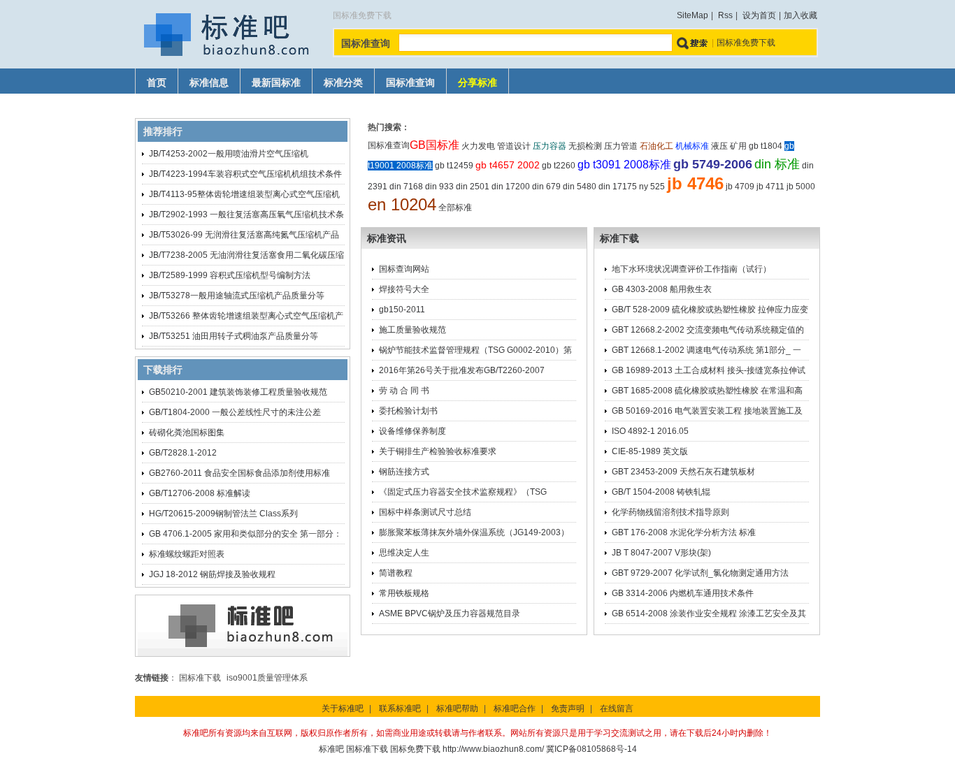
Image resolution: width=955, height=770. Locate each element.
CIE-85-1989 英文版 (650, 451)
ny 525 (652, 186)
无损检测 (585, 146)
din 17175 (617, 186)
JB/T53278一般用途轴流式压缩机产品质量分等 (236, 295)
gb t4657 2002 (507, 164)
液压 (719, 146)
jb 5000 (801, 186)
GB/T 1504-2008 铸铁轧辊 (661, 492)
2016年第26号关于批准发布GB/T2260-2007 (462, 370)
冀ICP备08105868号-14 (591, 749)
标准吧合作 (515, 708)
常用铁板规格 (404, 593)
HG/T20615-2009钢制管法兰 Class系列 (223, 513)
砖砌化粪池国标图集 (186, 432)
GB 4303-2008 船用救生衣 (662, 289)
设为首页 (759, 15)
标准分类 (343, 83)
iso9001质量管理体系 (267, 678)
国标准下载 (200, 678)
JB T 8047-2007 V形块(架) (661, 553)
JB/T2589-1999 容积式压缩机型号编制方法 (229, 275)
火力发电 (478, 146)
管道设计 (514, 146)
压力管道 (621, 146)
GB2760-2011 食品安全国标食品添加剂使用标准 (239, 473)
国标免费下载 (415, 749)
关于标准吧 (343, 708)
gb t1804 (765, 146)
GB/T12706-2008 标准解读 (199, 493)
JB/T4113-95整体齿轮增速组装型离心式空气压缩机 (244, 194)
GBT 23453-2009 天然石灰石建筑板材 (683, 472)
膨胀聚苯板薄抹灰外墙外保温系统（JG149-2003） (474, 532)
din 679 (546, 186)
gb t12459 (454, 165)
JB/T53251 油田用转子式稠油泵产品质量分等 (233, 336)
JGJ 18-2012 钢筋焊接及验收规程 (212, 574)
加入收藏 (800, 15)
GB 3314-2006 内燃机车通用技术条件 (683, 593)
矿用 (738, 146)
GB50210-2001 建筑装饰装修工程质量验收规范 (238, 392)
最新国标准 (276, 83)
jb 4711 (770, 186)
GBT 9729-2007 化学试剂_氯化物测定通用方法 (700, 573)
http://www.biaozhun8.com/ (493, 749)
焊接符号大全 (404, 289)
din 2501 (472, 186)
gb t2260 (558, 165)
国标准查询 (410, 83)
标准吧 (331, 749)
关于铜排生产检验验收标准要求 (437, 451)
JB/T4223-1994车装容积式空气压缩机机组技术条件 (245, 174)
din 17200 (510, 186)
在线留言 (616, 708)
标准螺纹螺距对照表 (186, 554)
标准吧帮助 (457, 708)
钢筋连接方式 (404, 472)
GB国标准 (434, 145)
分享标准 (477, 83)
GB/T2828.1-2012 (183, 453)
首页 (156, 83)
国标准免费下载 (746, 43)
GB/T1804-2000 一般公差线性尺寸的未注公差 (235, 412)
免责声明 (567, 708)
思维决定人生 (404, 553)
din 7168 (406, 186)
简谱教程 (395, 573)
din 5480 (579, 186)
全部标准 (455, 207)
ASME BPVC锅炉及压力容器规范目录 (449, 613)
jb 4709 (740, 186)
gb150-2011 (402, 309)
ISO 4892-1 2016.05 (650, 431)
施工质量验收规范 (412, 330)
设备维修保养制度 (412, 431)
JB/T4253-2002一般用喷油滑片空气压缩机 (228, 154)
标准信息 (209, 83)
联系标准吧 (400, 708)
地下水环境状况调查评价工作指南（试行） (691, 269)
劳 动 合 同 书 (404, 390)
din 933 (439, 186)
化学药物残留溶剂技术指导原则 (670, 512)
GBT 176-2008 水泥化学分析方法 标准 (684, 532)
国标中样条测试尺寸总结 (425, 512)
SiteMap (692, 15)
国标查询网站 (404, 269)
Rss (725, 15)
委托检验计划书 (408, 411)
